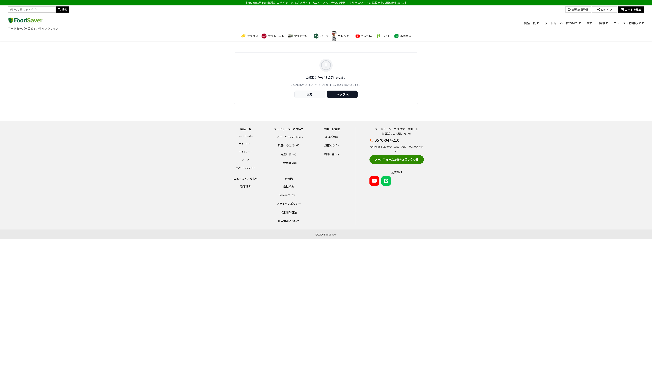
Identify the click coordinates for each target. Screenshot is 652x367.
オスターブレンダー (246, 167)
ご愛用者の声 (288, 163)
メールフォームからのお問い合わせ (396, 159)
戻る (309, 94)
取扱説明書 (331, 137)
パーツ (245, 159)
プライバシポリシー (289, 204)
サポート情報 (597, 23)
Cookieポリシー (288, 195)
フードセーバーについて (563, 23)
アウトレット (245, 151)
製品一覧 (531, 23)
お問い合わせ (331, 154)
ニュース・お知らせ (629, 23)
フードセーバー (245, 136)
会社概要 (288, 186)
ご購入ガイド (331, 145)
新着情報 (245, 186)
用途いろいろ (288, 154)
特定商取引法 (288, 212)
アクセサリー (245, 144)
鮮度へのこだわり (289, 145)
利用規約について (289, 221)
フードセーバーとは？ (290, 137)
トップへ (342, 94)
